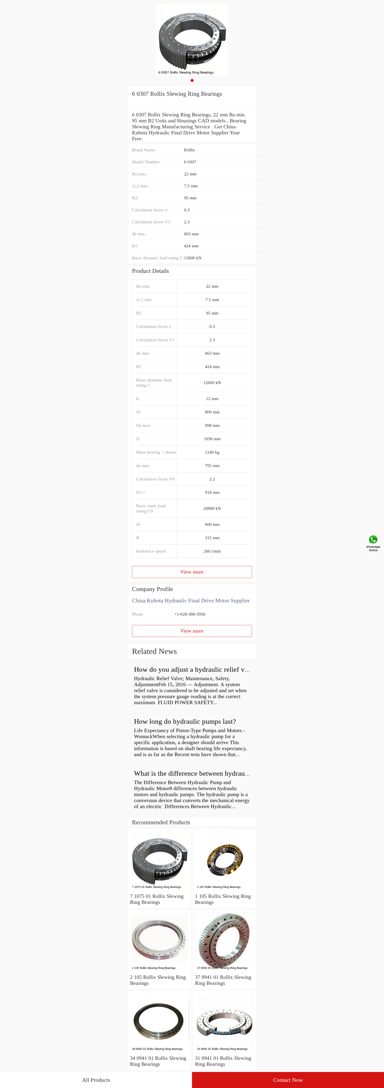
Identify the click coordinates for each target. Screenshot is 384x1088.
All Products (96, 1080)
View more (192, 572)
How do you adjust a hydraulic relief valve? (197, 669)
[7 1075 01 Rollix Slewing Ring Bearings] (159, 890)
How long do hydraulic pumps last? (185, 721)
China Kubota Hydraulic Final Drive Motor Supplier (191, 600)
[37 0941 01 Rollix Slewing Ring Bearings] (224, 971)
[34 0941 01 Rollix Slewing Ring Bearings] (159, 1052)
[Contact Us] (373, 544)
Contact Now (288, 1080)
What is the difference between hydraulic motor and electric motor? (231, 773)
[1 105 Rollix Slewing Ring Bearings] (224, 890)
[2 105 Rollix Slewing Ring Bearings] (159, 971)
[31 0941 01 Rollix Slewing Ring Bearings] (224, 1052)
